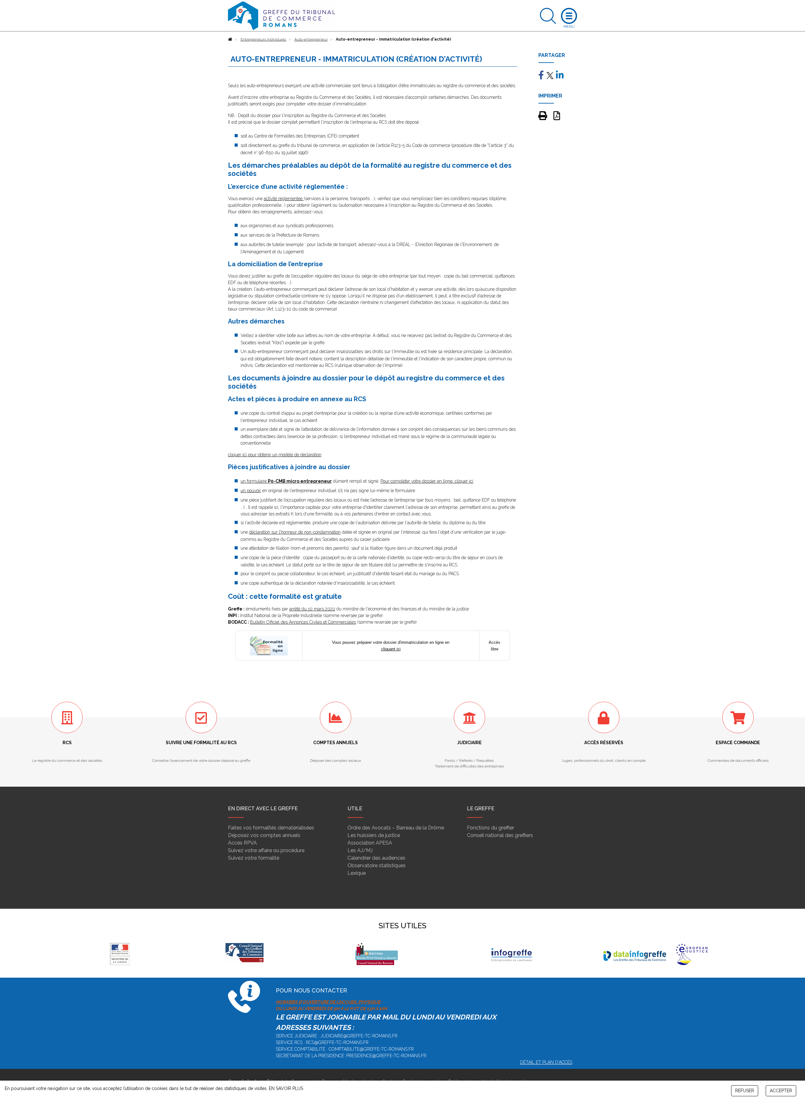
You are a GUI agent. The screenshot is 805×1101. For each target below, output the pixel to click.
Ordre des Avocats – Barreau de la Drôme (395, 828)
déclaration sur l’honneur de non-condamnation (295, 532)
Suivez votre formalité (253, 858)
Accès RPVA (242, 843)
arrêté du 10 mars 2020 (312, 608)
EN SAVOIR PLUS (286, 1088)
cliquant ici (391, 649)
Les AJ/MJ (360, 850)
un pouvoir (251, 490)
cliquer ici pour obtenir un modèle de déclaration (274, 454)
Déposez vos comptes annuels (264, 835)
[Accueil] (230, 39)
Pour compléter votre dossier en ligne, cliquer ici (426, 481)
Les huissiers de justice (373, 835)
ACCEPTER (781, 1090)
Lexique (356, 873)
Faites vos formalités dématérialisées (271, 828)
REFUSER (744, 1090)
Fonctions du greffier (490, 828)
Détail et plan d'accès (546, 1062)
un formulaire (286, 481)
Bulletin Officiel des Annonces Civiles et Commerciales (303, 622)
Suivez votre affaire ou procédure (266, 850)
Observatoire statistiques (376, 865)
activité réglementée (284, 198)
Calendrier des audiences (376, 858)
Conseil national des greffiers (500, 835)
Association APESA (369, 843)
